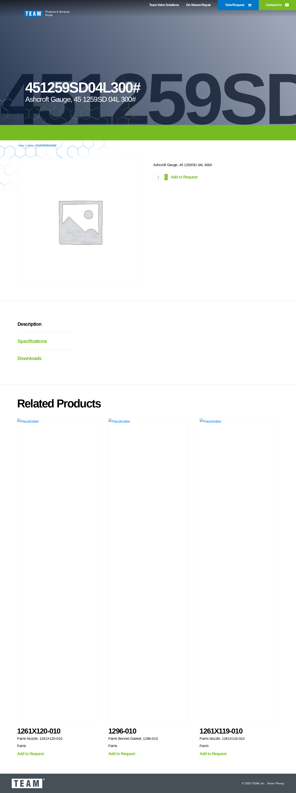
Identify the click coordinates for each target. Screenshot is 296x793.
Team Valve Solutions (164, 5)
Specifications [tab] (32, 341)
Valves (30, 145)
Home (21, 145)
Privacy (279, 783)
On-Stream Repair (198, 5)
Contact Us (274, 5)
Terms (270, 783)
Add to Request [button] (30, 754)
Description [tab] (29, 324)
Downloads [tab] (29, 358)
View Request (235, 5)
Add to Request (184, 177)
